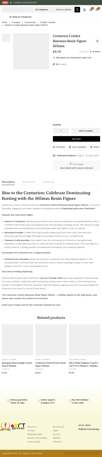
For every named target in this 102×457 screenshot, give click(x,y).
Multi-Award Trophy (77, 359)
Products (16, 22)
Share (96, 147)
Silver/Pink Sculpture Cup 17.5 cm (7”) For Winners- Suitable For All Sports (83, 366)
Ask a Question (79, 147)
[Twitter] (95, 435)
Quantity (57, 125)
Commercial (30, 22)
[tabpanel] (51, 248)
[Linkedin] (79, 435)
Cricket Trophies (47, 22)
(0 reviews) (95, 51)
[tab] (8, 182)
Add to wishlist (97, 41)
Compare (60, 147)
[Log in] (84, 9)
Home (4, 22)
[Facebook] (84, 435)
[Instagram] (89, 435)
